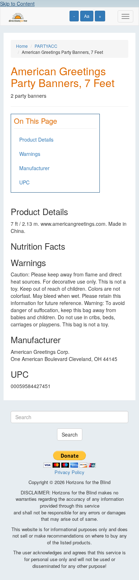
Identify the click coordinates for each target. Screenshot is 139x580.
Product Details (36, 139)
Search (70, 434)
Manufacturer (34, 168)
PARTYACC (46, 46)
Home (22, 46)
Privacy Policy (69, 472)
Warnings (29, 153)
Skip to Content (17, 3)
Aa (86, 16)
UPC (24, 182)
